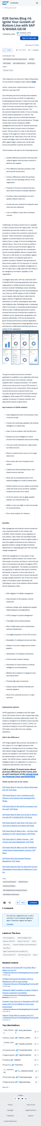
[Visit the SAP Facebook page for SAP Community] (15, 1098)
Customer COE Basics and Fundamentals (24, 944)
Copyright (10, 1110)
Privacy (10, 1105)
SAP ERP (31, 59)
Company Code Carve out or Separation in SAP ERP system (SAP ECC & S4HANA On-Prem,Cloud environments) (20, 1004)
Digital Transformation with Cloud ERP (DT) (15, 951)
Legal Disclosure (30, 1110)
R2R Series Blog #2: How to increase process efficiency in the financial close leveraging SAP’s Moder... (18, 798)
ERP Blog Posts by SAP (10, 8)
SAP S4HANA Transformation (11, 894)
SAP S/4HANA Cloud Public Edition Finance (15, 59)
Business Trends (8, 70)
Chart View (6, 944)
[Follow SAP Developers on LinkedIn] (26, 1098)
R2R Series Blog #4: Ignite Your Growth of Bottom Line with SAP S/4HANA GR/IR (18, 24)
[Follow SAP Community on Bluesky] (19, 1098)
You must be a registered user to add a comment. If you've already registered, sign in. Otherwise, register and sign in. (19, 918)
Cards (33, 941)
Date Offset (6, 948)
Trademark (10, 1116)
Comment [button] (33, 903)
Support (30, 1116)
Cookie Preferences (10, 1121)
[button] (4, 50)
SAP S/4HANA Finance (19, 63)
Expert (35, 955)
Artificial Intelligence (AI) (24, 938)
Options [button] (21, 42)
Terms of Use (31, 1105)
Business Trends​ (22, 941)
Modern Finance (23, 882)
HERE (34, 82)
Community (14, 3)
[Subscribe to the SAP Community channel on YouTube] (22, 1098)
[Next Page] (22, 957)
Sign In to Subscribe (29, 38)
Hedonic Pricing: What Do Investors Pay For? (18, 1015)
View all (5, 1087)
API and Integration (8, 938)
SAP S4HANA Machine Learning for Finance (15, 890)
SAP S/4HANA (7, 63)
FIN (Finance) (31, 63)
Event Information (8, 955)
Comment (9, 924)
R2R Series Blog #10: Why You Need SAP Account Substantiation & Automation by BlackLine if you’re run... (19, 869)
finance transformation (9, 882)
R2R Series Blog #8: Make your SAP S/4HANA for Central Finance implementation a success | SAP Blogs (19, 850)
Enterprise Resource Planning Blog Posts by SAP (21, 973)
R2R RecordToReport (9, 886)
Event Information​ (23, 955)
